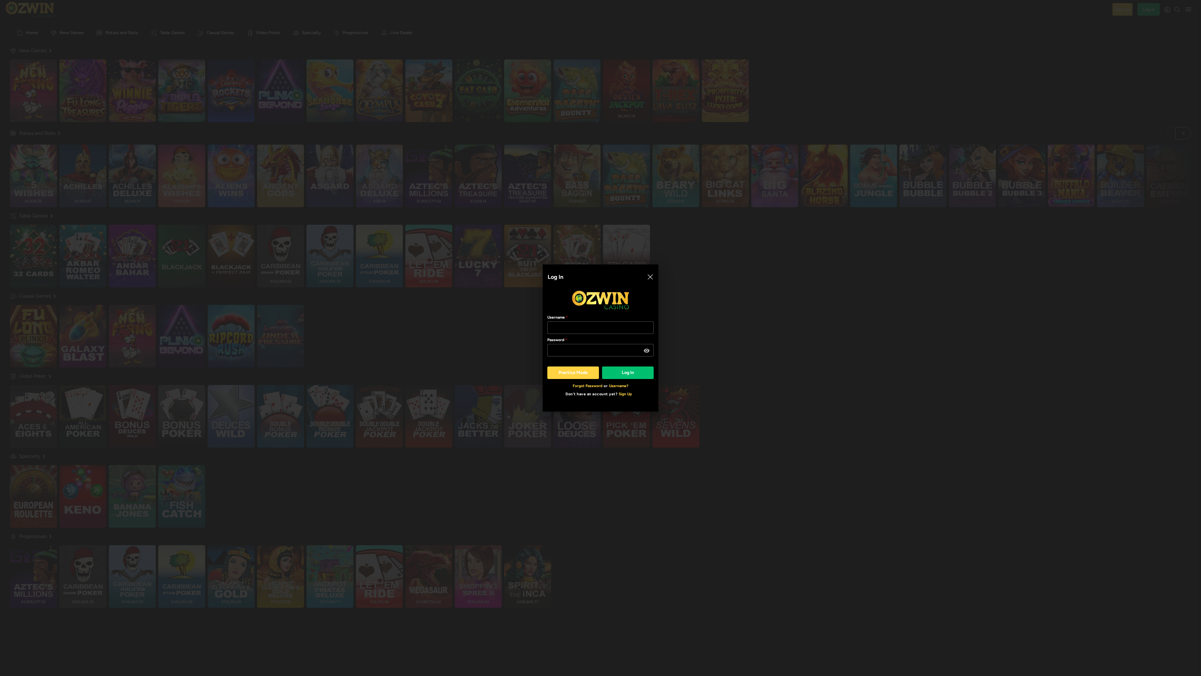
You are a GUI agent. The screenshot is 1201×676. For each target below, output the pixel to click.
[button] (647, 351)
